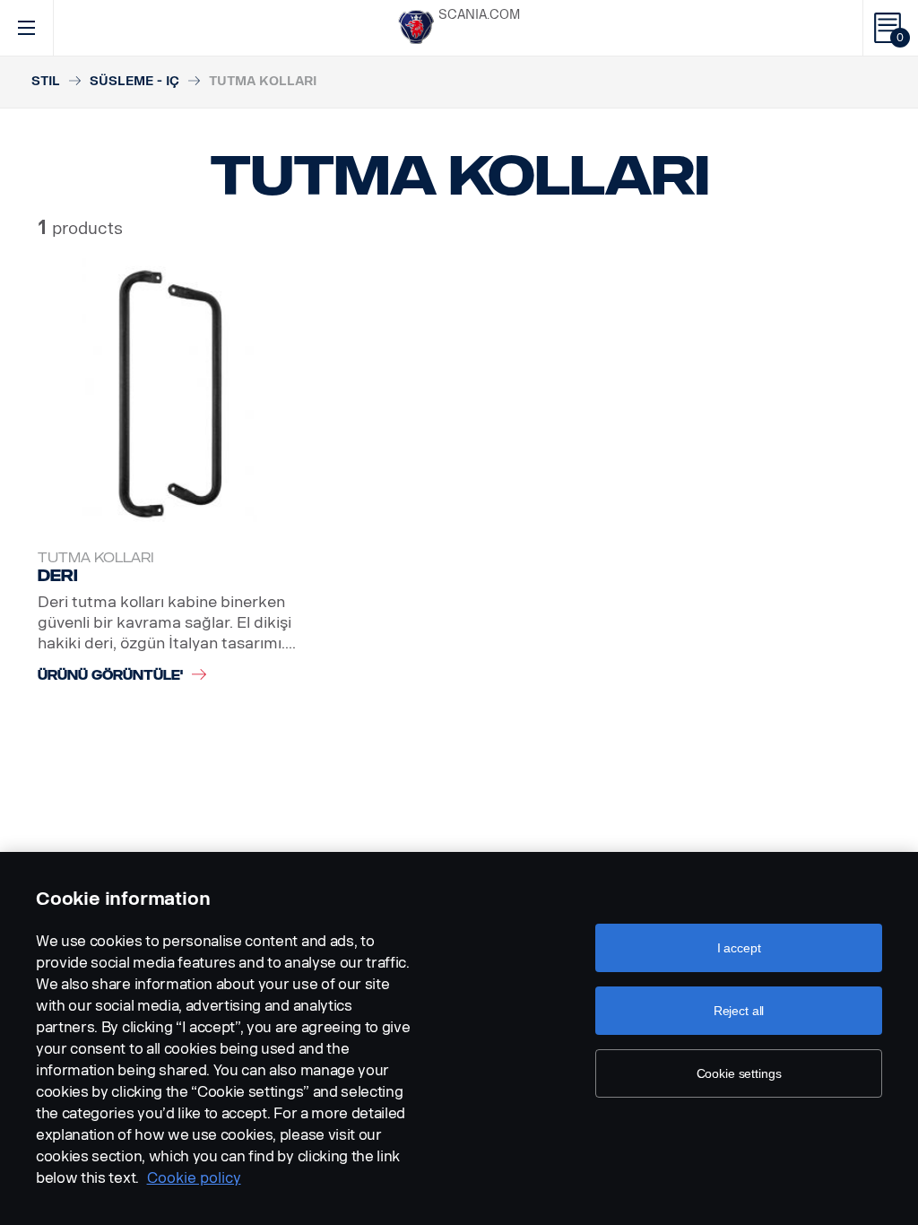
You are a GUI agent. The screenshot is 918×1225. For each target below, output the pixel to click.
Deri (58, 576)
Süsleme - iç (134, 81)
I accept (739, 948)
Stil (45, 81)
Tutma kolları (96, 558)
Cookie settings (739, 1073)
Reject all (739, 1010)
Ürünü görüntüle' (110, 675)
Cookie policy (194, 1177)
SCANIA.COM (479, 14)
